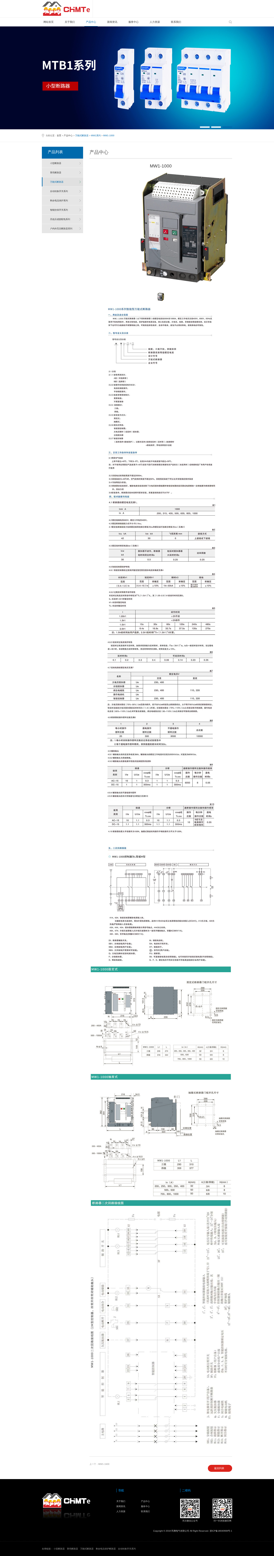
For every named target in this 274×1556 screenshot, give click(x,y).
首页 (59, 135)
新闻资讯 (112, 22)
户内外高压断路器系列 (61, 228)
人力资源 (155, 22)
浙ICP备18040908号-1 (221, 1531)
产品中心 (91, 22)
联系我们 (176, 22)
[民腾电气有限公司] (67, 8)
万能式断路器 (56, 182)
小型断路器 (55, 163)
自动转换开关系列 (59, 191)
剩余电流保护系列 (59, 200)
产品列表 (55, 152)
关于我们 (70, 22)
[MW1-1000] (184, 288)
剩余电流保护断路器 (106, 1548)
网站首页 (48, 22)
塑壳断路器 (55, 172)
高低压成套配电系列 (60, 219)
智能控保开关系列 (59, 210)
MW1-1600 (103, 1464)
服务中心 (133, 22)
